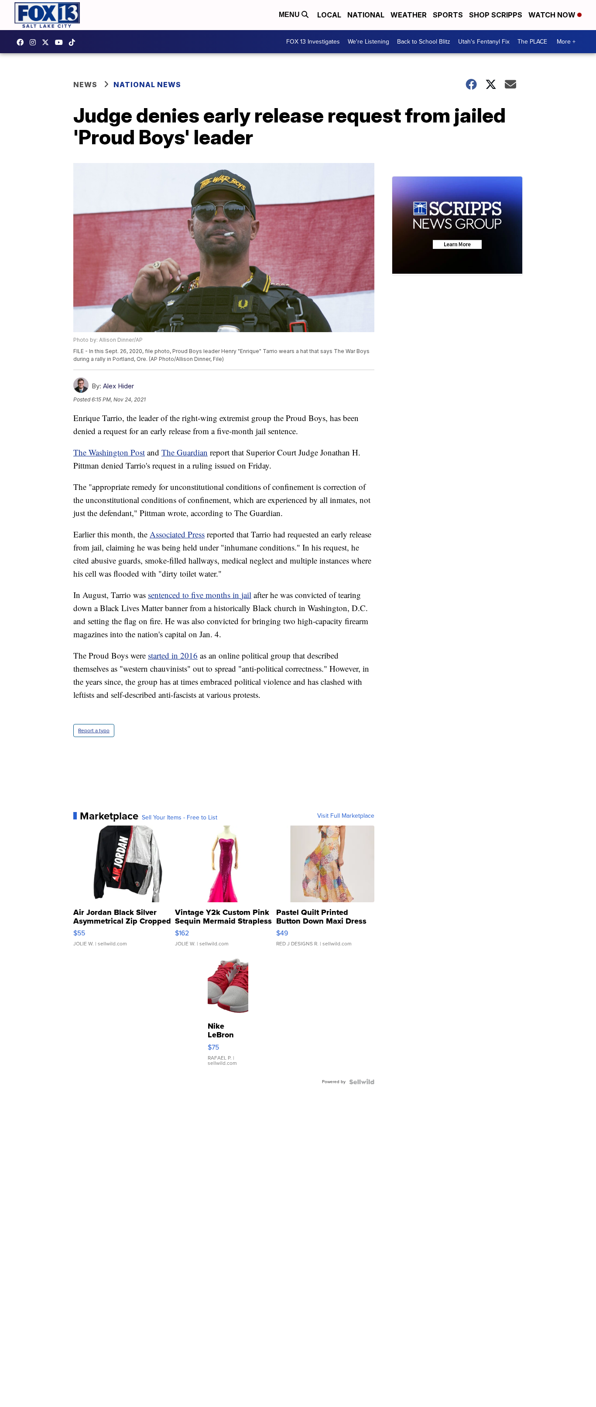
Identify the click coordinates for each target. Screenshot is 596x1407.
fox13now (35, 42)
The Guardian (184, 452)
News (85, 84)
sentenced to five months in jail (199, 594)
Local (329, 14)
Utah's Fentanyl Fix (484, 41)
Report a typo (94, 730)
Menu (290, 14)
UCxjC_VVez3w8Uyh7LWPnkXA (61, 42)
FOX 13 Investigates (313, 41)
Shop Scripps (495, 14)
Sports (448, 14)
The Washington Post (109, 452)
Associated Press (177, 534)
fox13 (47, 42)
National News (147, 84)
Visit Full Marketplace (345, 816)
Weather (408, 14)
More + (566, 41)
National (365, 14)
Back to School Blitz (423, 41)
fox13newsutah (22, 42)
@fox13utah (74, 42)
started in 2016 (173, 655)
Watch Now (552, 14)
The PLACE (532, 41)
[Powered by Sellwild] (361, 1082)
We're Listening (368, 41)
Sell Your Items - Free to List (179, 818)
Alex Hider (118, 386)
